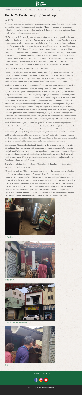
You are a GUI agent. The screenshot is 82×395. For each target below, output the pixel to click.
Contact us (46, 373)
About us (35, 373)
